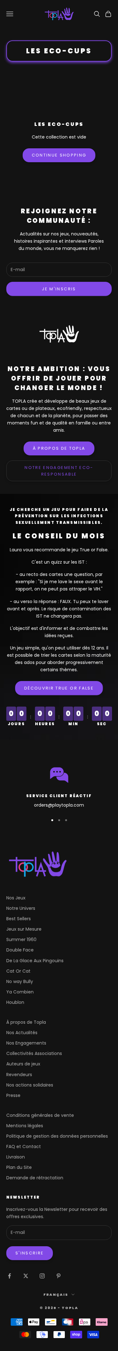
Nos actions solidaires (29, 1085)
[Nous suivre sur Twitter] (26, 1276)
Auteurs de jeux (23, 1064)
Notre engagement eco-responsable (59, 471)
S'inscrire (29, 1253)
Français (55, 1294)
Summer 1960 (21, 939)
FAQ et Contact (23, 1146)
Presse (13, 1095)
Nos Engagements (26, 1043)
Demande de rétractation (34, 1178)
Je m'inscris (59, 289)
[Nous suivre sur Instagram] (42, 1276)
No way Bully (19, 981)
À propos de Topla (59, 448)
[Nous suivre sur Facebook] (9, 1276)
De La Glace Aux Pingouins (35, 960)
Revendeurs (19, 1074)
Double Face (20, 950)
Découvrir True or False (59, 688)
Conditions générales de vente (40, 1115)
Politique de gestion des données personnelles (57, 1136)
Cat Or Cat (18, 971)
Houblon (15, 1002)
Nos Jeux (15, 898)
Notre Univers (20, 908)
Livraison (15, 1157)
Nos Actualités (21, 1032)
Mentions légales (24, 1126)
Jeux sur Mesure (24, 929)
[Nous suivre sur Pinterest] (58, 1276)
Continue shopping (59, 155)
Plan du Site (19, 1167)
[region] (59, 787)
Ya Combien (20, 992)
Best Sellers (18, 918)
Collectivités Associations (34, 1053)
